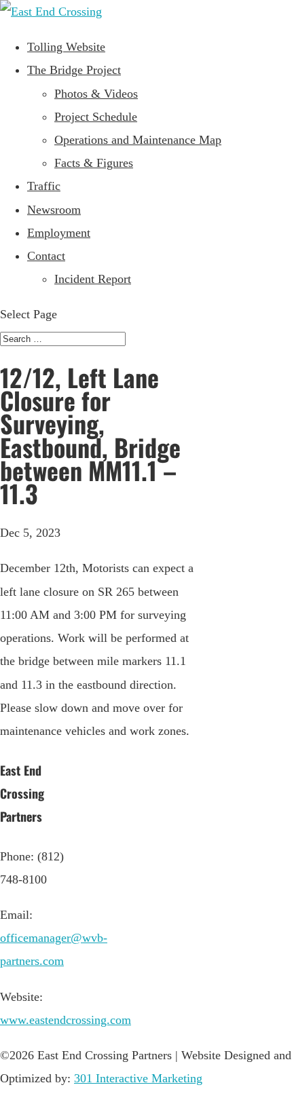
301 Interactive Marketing (138, 1078)
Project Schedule (95, 117)
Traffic (43, 186)
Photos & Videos (96, 93)
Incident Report (92, 279)
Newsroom (54, 209)
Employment (58, 233)
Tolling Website (66, 47)
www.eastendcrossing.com (65, 1020)
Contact (46, 256)
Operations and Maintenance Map (137, 140)
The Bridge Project (74, 70)
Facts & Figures (93, 163)
